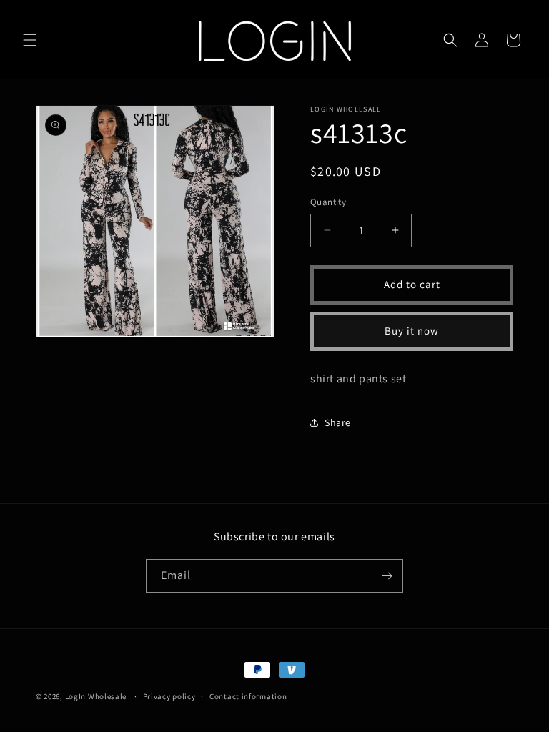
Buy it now (412, 330)
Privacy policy (169, 696)
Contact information (248, 696)
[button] (30, 40)
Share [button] (338, 422)
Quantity (328, 202)
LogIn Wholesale (96, 696)
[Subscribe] (386, 576)
